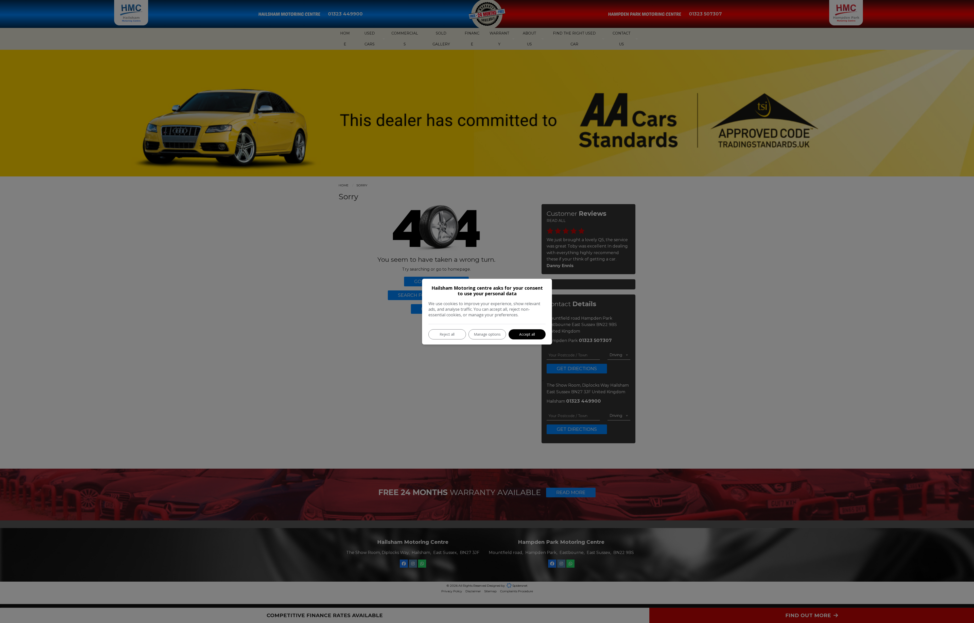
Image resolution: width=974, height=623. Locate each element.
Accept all (527, 334)
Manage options (487, 334)
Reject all (447, 334)
